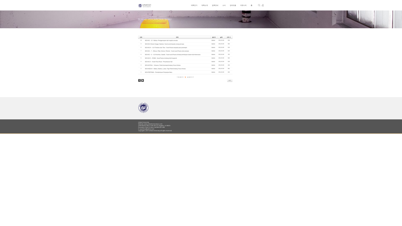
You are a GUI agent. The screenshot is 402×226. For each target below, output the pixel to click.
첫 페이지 (180, 77)
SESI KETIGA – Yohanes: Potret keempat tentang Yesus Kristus (163, 65)
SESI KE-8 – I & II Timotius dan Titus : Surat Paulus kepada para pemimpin (166, 47)
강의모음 (233, 5)
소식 (224, 5)
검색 (139, 80)
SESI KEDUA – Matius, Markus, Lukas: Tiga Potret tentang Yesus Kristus (165, 68)
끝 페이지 (190, 77)
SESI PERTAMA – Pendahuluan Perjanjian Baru (158, 72)
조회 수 (229, 37)
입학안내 (215, 5)
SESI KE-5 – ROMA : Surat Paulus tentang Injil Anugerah (161, 58)
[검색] (259, 5)
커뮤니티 (243, 5)
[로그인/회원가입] (263, 5)
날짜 (221, 37)
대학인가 (194, 5)
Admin (213, 40)
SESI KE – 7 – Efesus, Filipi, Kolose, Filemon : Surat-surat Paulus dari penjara (167, 51)
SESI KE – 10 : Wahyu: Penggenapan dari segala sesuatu (161, 40)
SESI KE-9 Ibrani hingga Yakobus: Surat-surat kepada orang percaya (164, 44)
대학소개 (205, 5)
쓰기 (230, 80)
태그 (142, 80)
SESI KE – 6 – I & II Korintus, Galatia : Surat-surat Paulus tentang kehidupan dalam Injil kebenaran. (173, 54)
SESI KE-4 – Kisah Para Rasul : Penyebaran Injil (158, 61)
